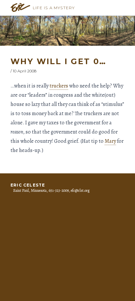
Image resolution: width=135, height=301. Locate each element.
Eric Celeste (27, 185)
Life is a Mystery (54, 7)
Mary (110, 141)
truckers (58, 85)
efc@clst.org (80, 190)
